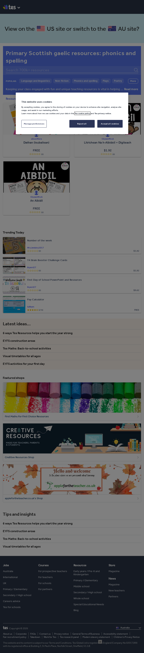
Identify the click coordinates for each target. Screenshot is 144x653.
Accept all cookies (110, 123)
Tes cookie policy (82, 113)
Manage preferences (34, 123)
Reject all (82, 123)
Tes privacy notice (102, 113)
